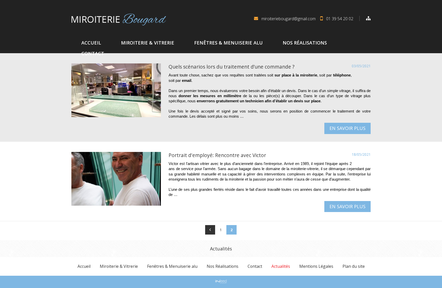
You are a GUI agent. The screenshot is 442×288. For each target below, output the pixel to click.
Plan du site (353, 266)
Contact (92, 53)
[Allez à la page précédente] (210, 230)
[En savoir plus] (116, 90)
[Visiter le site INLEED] (221, 281)
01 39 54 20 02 (339, 18)
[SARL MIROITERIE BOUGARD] (118, 20)
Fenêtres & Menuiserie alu (228, 43)
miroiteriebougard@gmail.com (288, 18)
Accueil (91, 43)
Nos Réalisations (305, 43)
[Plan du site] (365, 18)
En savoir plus (347, 128)
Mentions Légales (316, 266)
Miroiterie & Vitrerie (147, 43)
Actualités (280, 266)
